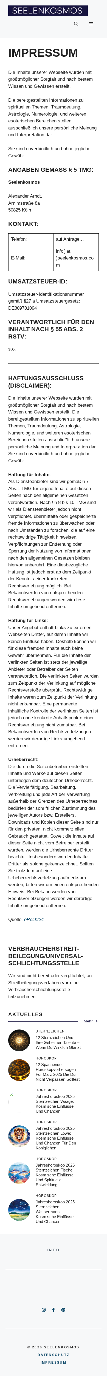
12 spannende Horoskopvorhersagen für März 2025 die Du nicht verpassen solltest (58, 1072)
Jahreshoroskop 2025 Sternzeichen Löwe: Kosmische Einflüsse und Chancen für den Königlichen (56, 1138)
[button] (76, 24)
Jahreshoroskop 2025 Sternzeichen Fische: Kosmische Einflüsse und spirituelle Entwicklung (55, 1175)
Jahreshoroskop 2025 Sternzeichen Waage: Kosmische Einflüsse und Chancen (55, 1103)
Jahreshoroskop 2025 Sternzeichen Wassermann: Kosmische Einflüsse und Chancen (55, 1212)
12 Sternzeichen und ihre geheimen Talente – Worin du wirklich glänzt (58, 1042)
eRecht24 (34, 919)
